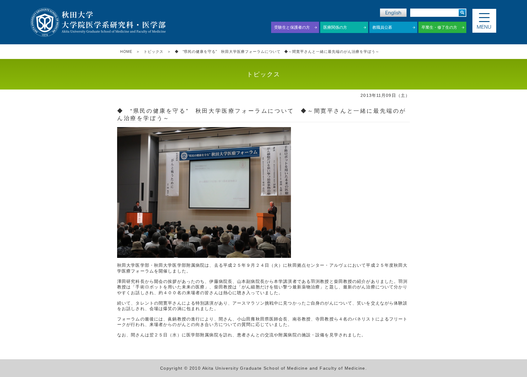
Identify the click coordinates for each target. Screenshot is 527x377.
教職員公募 (382, 27)
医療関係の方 (335, 27)
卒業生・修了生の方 (439, 27)
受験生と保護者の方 (292, 27)
